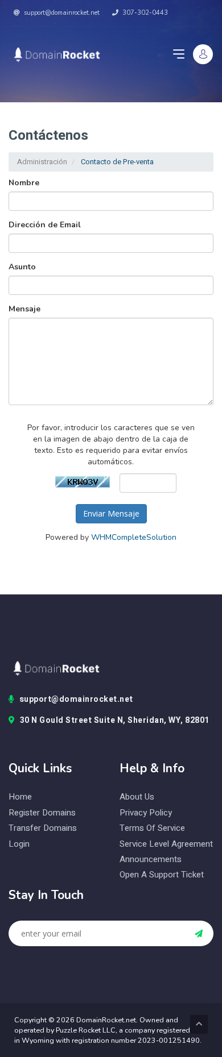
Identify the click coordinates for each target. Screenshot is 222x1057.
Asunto (22, 266)
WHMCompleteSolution (133, 537)
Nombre (24, 182)
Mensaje (24, 308)
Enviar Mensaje (111, 513)
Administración (42, 161)
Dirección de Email (45, 224)
